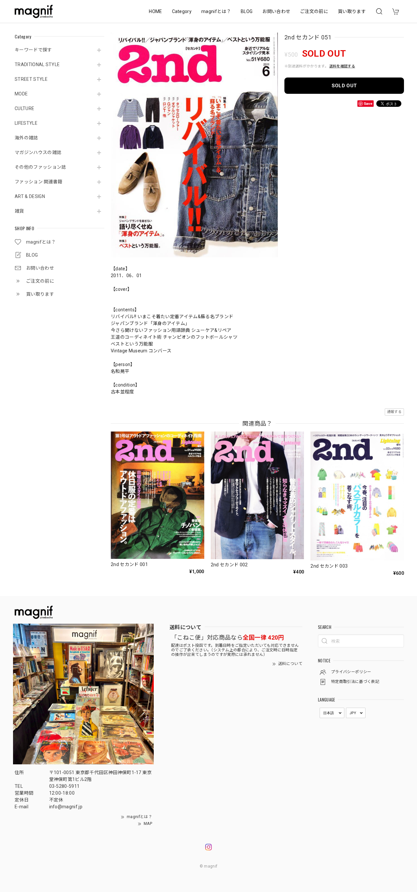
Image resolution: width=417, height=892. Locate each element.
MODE (21, 93)
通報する (394, 412)
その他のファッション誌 (40, 167)
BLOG (246, 11)
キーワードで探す (33, 49)
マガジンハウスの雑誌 (38, 152)
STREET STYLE (31, 79)
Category (182, 11)
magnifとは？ (216, 11)
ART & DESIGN (30, 196)
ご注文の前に (314, 11)
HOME (155, 11)
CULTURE (24, 108)
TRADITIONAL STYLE (37, 64)
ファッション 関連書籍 (39, 181)
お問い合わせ (276, 11)
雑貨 (19, 211)
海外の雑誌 (26, 137)
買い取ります (352, 11)
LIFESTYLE (26, 123)
